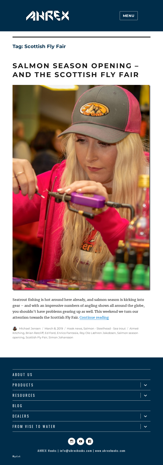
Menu (129, 16)
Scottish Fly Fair (36, 337)
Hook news (74, 328)
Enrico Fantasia (67, 333)
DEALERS (21, 416)
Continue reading (94, 317)
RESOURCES (24, 395)
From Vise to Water (34, 426)
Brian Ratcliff (35, 333)
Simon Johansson (61, 337)
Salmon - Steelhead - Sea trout (104, 328)
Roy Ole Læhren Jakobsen (98, 333)
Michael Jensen (30, 328)
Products (23, 385)
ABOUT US (23, 374)
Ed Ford (50, 333)
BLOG (18, 405)
